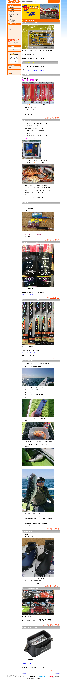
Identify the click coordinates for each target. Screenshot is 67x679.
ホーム (51, 1)
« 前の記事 (24, 673)
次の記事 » (57, 673)
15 (16, 58)
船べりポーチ (26, 663)
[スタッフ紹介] (14, 12)
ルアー (11, 15)
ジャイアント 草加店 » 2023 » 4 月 (27, 1)
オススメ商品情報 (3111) (13, 14)
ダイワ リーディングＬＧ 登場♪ (31, 299)
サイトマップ (55, 1)
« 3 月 (11, 62)
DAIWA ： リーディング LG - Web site (28, 352)
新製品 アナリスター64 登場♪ (31, 242)
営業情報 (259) (11, 21)
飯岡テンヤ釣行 (27, 120)
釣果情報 (57, 529)
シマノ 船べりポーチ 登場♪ (30, 627)
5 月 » (16, 62)
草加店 (10, 67)
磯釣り (11, 16)
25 (11, 61)
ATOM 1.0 (13, 73)
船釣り (58, 118)
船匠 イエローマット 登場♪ (30, 22)
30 (17, 61)
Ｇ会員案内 (9, 676)
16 (17, 58)
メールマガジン (14, 676)
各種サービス (18, 675)
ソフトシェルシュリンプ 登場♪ (31, 588)
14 (15, 58)
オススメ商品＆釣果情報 (11, 675)
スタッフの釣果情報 (28, 360)
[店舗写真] (14, 10)
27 (14, 61)
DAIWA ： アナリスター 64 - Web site (28, 294)
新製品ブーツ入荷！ (28, 531)
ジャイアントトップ (21, 676)
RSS (10, 70)
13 (14, 58)
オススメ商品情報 (53, 118)
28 (15, 61)
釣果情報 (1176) (11, 19)
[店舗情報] (14, 7)
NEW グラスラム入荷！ (29, 202)
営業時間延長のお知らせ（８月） (13, 39)
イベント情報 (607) (12, 20)
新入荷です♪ (26, 74)
